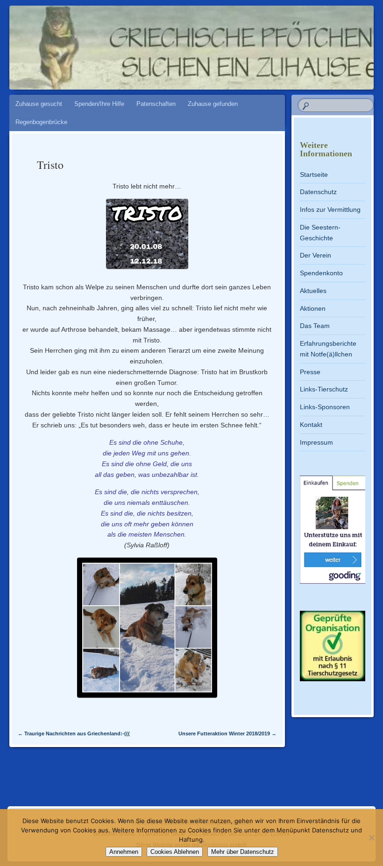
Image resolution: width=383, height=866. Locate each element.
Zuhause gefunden (213, 103)
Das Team (315, 325)
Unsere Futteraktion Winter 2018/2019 (227, 733)
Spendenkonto (321, 273)
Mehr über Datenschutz (242, 851)
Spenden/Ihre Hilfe (99, 103)
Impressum (316, 442)
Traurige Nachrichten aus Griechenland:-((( (74, 733)
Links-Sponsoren (325, 407)
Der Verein (315, 255)
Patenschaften (156, 103)
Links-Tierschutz (324, 389)
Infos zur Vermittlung (330, 209)
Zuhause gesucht (38, 103)
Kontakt (311, 424)
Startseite (314, 174)
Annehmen (123, 851)
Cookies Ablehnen (174, 851)
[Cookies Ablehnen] (371, 837)
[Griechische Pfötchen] (162, 43)
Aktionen (313, 308)
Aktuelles (313, 290)
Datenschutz (318, 192)
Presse (310, 372)
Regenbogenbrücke (41, 122)
